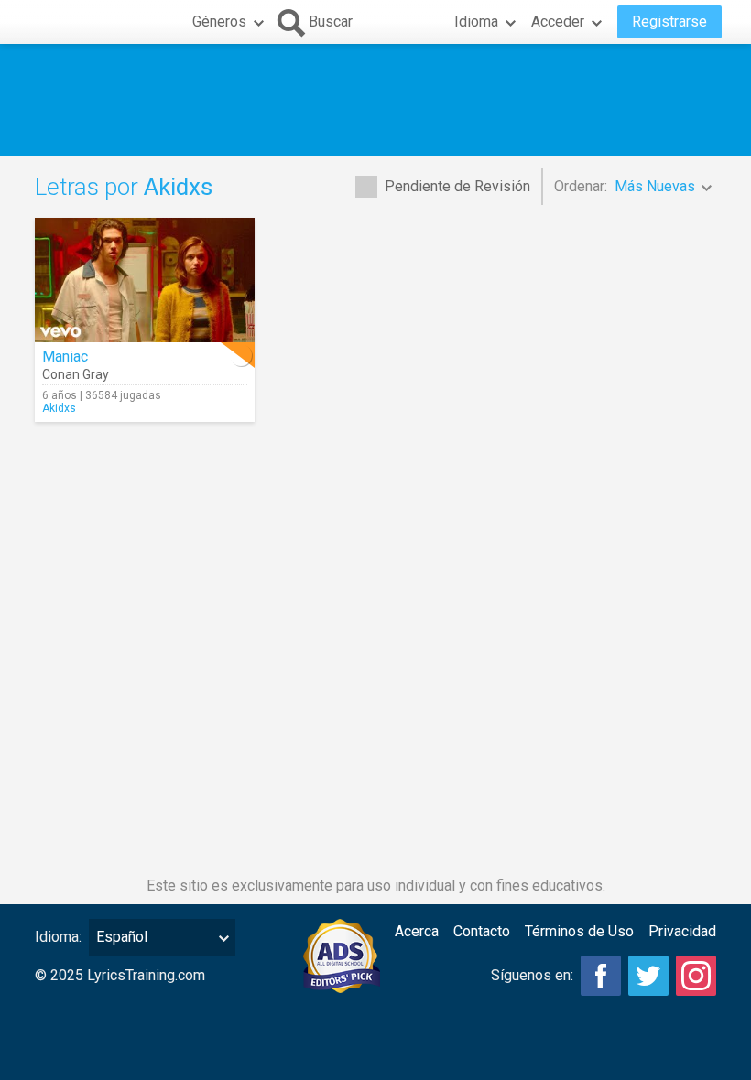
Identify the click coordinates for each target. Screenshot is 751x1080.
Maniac (65, 356)
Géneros (219, 21)
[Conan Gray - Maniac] (145, 280)
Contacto (481, 931)
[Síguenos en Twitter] (648, 976)
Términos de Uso (579, 931)
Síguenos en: (532, 975)
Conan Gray (75, 374)
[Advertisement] (375, 100)
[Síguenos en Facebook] (601, 976)
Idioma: (58, 936)
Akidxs (59, 408)
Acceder (557, 21)
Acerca (417, 931)
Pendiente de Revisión (457, 186)
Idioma (476, 21)
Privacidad (682, 931)
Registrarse (669, 21)
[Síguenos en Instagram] (696, 976)
